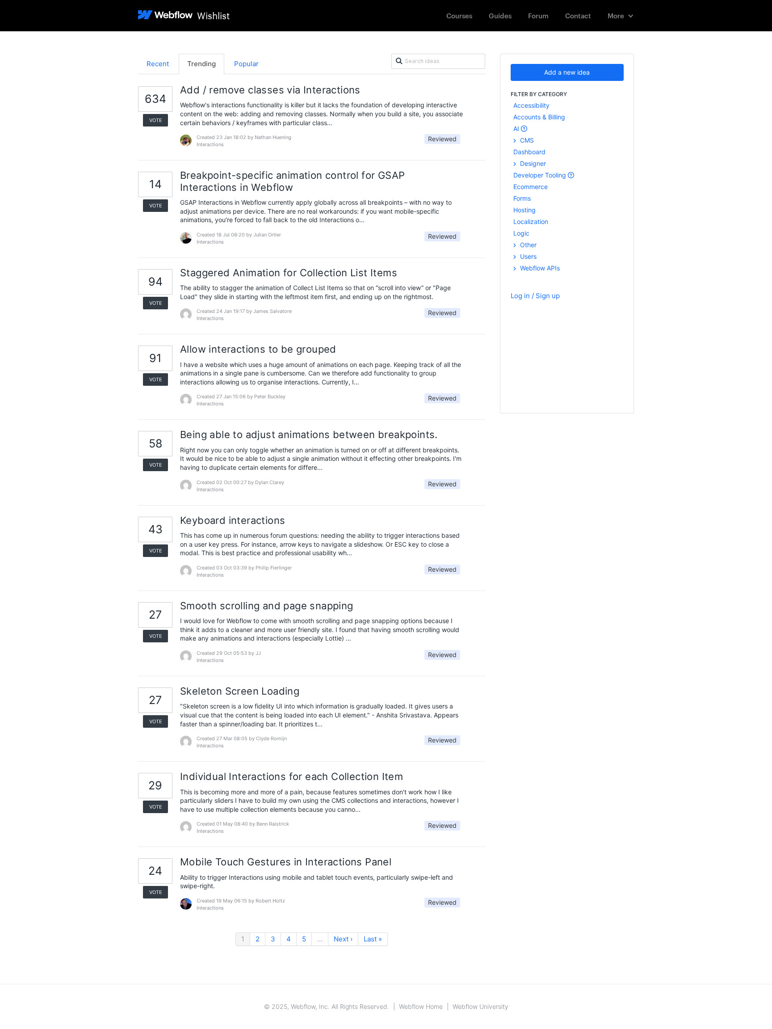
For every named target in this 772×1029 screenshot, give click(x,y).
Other (527, 245)
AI (517, 128)
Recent (158, 63)
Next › (343, 939)
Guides (500, 15)
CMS (526, 140)
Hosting (524, 210)
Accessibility (531, 105)
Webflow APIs (539, 268)
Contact (578, 15)
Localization (530, 221)
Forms (522, 198)
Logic (521, 233)
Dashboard (529, 152)
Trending (201, 63)
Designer (532, 163)
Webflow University (480, 1006)
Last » (373, 939)
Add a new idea (567, 72)
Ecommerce (530, 186)
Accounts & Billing (539, 117)
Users (527, 256)
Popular (246, 63)
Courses (459, 15)
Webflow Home (421, 1006)
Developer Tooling (540, 175)
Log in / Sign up (535, 295)
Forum (538, 15)
